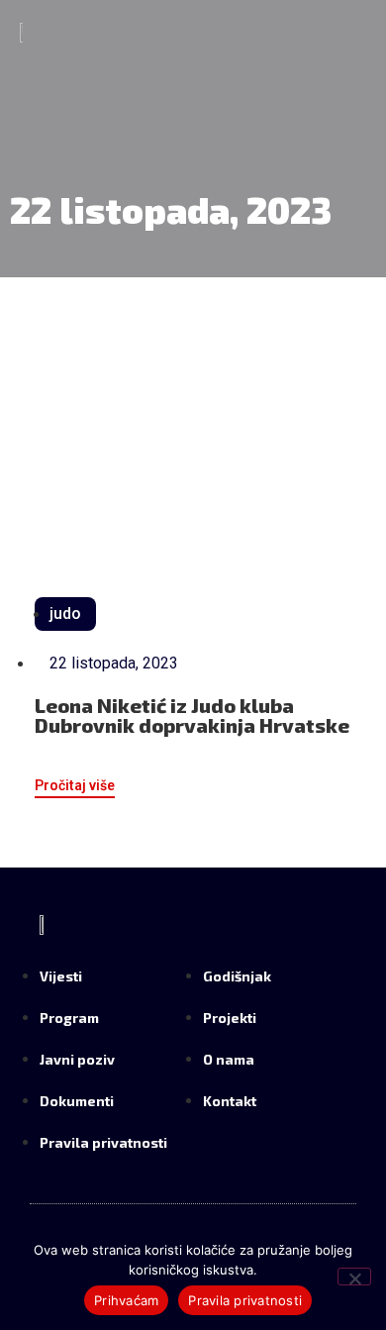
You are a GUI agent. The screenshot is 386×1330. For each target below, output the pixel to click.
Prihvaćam (126, 1300)
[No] (354, 1276)
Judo (65, 613)
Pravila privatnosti (245, 1300)
